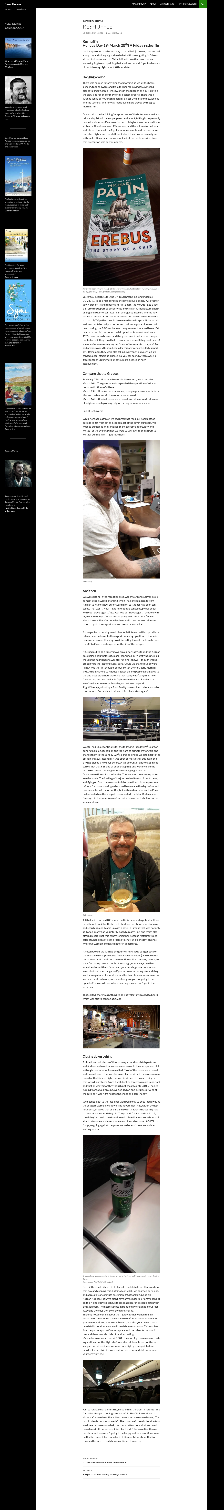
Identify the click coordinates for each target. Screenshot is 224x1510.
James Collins (115, 33)
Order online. (10, 429)
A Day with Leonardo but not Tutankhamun (104, 1460)
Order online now (12, 210)
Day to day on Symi (93, 21)
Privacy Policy (139, 4)
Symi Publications (188, 4)
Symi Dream (13, 4)
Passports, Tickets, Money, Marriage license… (106, 1472)
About (153, 4)
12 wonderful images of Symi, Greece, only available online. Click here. (17, 64)
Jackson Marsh (167, 4)
